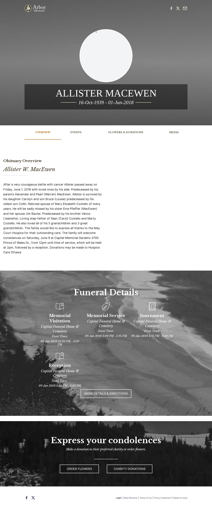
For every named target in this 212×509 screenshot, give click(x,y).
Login (118, 498)
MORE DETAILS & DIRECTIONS (106, 393)
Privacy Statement (162, 498)
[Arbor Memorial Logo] (35, 8)
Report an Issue (180, 498)
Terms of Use (146, 498)
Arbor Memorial (130, 498)
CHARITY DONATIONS (129, 469)
